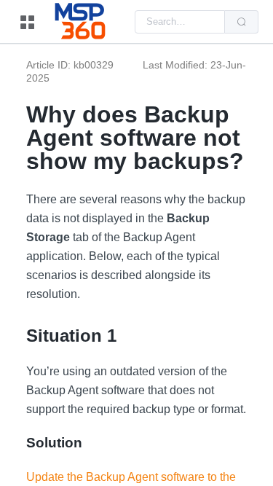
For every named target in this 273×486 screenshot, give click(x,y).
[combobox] (180, 22)
